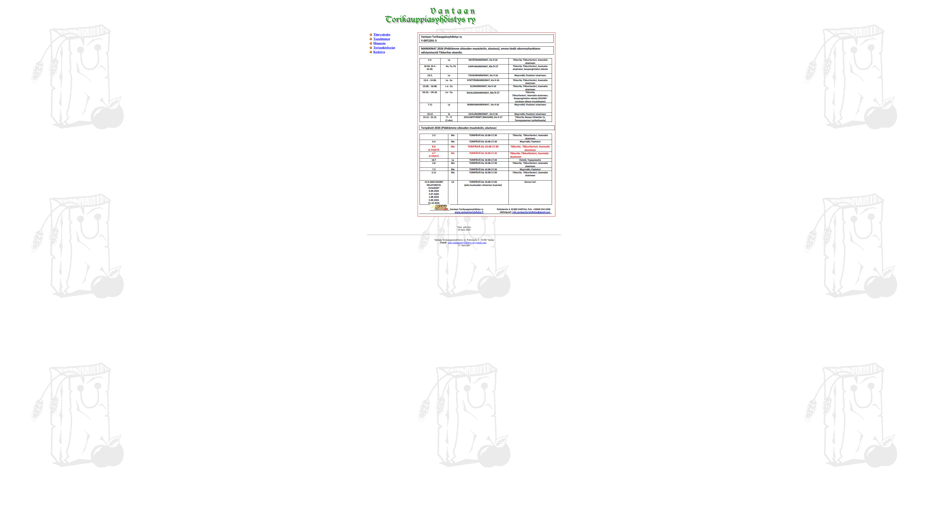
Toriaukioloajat (384, 47)
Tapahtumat (381, 39)
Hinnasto (379, 43)
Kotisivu (379, 52)
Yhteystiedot (381, 34)
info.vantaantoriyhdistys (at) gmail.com (467, 242)
